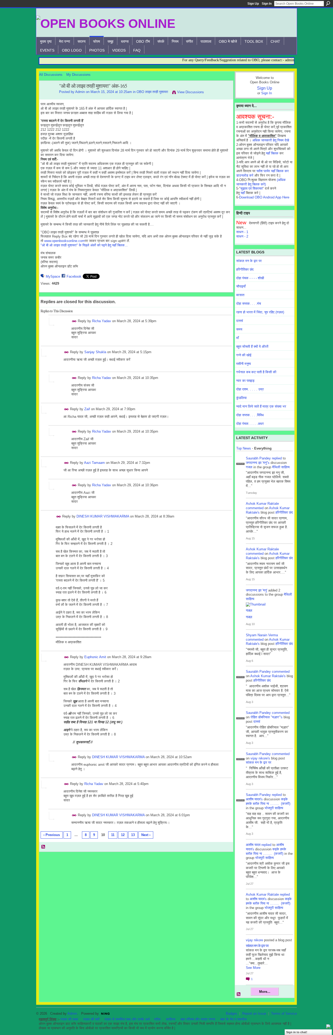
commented (255, 508)
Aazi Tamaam (94, 463)
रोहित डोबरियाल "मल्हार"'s (267, 717)
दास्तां (239, 321)
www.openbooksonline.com (64, 241)
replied (277, 458)
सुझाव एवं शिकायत (251, 188)
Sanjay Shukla (95, 352)
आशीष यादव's (254, 799)
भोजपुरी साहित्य (274, 808)
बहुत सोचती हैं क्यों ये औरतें (252, 346)
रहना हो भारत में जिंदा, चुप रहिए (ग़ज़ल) (260, 312)
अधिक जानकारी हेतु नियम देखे (270, 140)
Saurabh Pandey (258, 458)
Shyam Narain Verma (262, 635)
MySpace (53, 276)
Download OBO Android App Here (264, 197)
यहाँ (243, 193)
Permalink (74, 321)
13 (133, 835)
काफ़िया (170, 1019)
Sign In (267, 3)
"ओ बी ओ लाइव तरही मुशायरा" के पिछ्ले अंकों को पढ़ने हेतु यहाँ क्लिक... (84, 245)
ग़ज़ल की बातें (91, 1019)
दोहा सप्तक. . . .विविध (250, 415)
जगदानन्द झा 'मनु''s (258, 463)
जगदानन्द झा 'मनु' (256, 590)
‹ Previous (51, 835)
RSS (43, 847)
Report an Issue (254, 1013)
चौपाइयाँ (241, 286)
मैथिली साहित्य (281, 467)
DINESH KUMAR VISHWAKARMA (102, 516)
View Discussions (190, 92)
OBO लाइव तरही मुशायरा (152, 92)
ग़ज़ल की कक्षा (69, 1019)
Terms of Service (284, 1013)
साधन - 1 (242, 232)
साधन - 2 (242, 236)
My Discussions (78, 75)
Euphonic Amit (95, 657)
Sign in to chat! (296, 1032)
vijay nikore (254, 940)
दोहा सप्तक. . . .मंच (248, 303)
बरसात (240, 295)
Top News (243, 448)
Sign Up (253, 3)
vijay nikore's (260, 758)
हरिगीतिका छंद (245, 269)
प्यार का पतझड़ (245, 381)
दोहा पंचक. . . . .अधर (250, 424)
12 (123, 835)
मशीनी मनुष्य (243, 364)
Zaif (87, 409)
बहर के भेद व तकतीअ (233, 1019)
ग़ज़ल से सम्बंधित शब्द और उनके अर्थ (127, 1019)
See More (253, 968)
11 (112, 835)
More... (264, 992)
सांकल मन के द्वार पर (249, 261)
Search (328, 3)
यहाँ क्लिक (272, 153)
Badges (231, 1013)
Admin (80, 92)
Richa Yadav (101, 321)
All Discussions (50, 75)
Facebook (74, 276)
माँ (237, 338)
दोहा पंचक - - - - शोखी (250, 278)
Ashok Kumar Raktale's (268, 676)
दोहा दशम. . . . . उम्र (250, 389)
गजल (249, 467)
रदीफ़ (157, 1019)
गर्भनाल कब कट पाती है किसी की (256, 372)
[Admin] (47, 97)
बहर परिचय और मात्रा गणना (198, 1019)
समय (239, 329)
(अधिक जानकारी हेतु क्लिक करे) (261, 182)
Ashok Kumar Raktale (262, 504)
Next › (145, 835)
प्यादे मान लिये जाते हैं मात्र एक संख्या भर (261, 406)
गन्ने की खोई (243, 355)
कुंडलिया (241, 398)
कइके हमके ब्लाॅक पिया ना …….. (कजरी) (268, 801)
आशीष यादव (253, 845)
